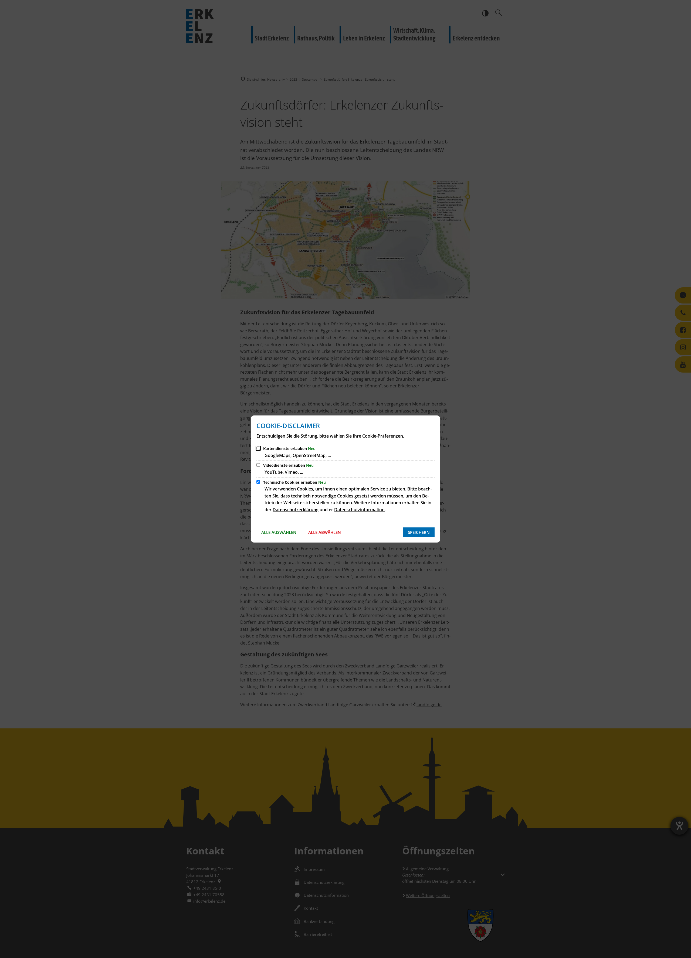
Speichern (419, 532)
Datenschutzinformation (359, 510)
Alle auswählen (278, 532)
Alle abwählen (324, 532)
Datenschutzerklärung (296, 510)
